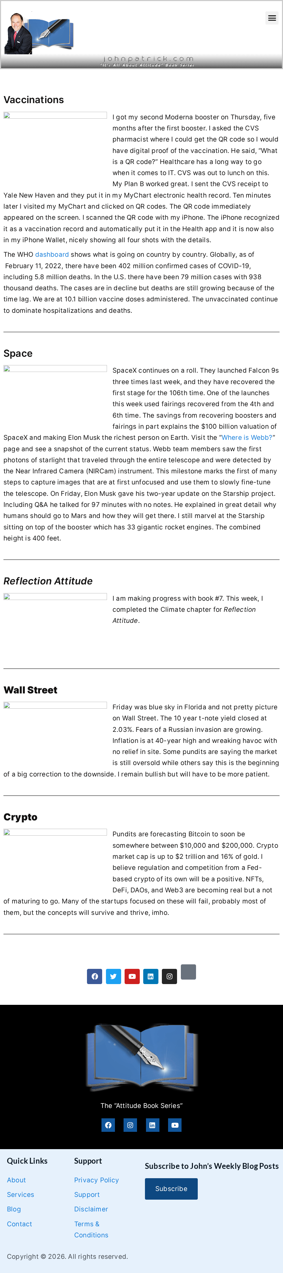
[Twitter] (113, 976)
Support (87, 1195)
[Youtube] (132, 976)
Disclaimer (91, 1209)
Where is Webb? (247, 438)
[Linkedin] (150, 976)
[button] (272, 18)
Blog (14, 1209)
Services (21, 1195)
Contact (19, 1224)
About (16, 1180)
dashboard (52, 254)
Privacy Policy (96, 1180)
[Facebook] (94, 976)
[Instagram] (169, 976)
